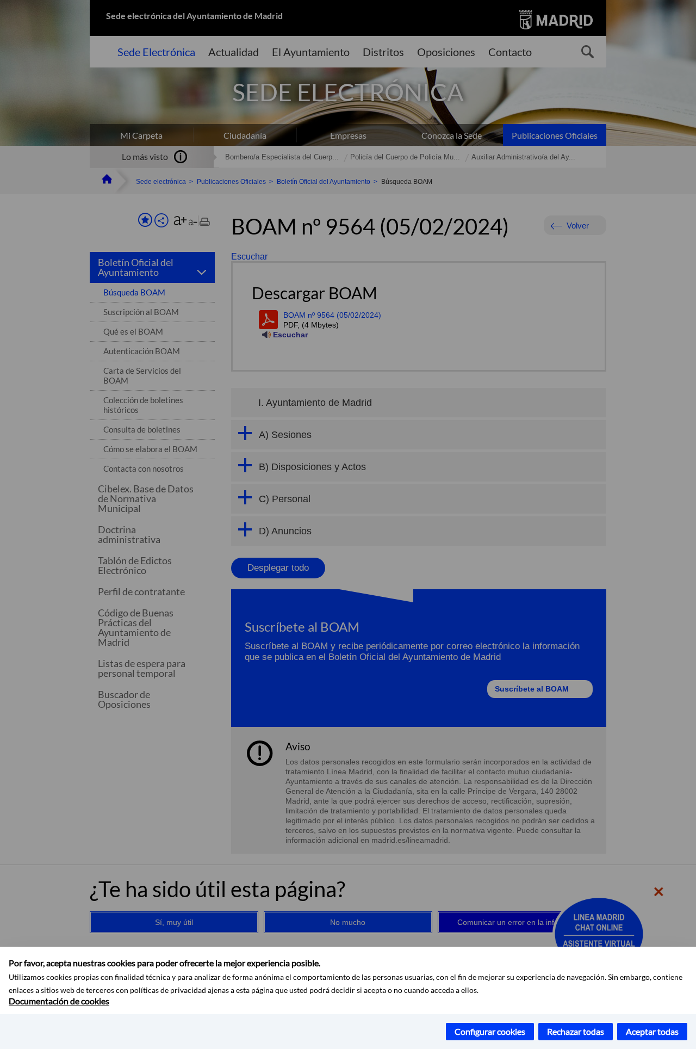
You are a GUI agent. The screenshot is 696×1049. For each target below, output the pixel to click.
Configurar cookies (490, 1031)
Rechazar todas (575, 1031)
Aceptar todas (652, 1031)
